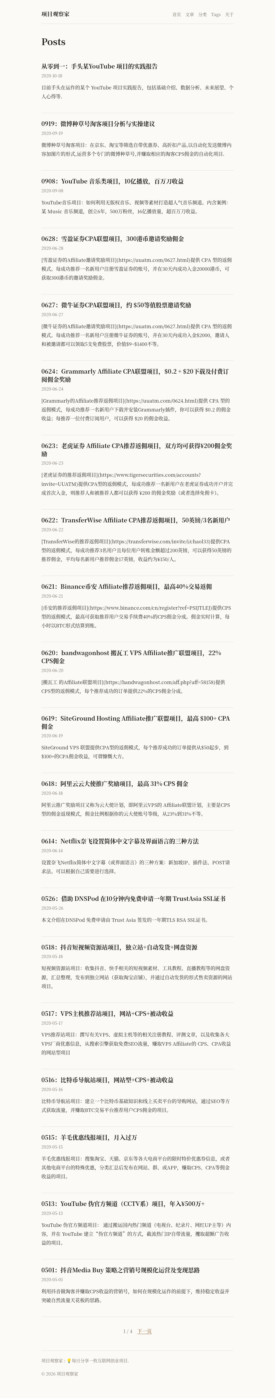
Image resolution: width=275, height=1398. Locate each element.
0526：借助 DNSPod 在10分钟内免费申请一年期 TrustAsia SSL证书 (133, 898)
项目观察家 (55, 14)
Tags (216, 14)
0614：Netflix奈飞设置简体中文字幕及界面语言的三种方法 (120, 841)
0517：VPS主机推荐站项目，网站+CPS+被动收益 (107, 1013)
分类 (202, 14)
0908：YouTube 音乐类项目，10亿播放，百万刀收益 (112, 181)
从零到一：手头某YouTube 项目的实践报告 (99, 66)
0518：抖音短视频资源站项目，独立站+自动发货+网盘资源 (119, 947)
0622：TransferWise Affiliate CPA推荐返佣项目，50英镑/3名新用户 (135, 520)
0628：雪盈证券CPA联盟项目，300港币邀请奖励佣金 (112, 238)
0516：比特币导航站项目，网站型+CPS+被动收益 (107, 1079)
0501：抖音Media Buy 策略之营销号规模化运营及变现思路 (120, 1270)
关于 (229, 14)
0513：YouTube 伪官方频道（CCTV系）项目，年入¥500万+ (123, 1203)
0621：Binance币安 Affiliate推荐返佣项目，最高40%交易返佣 (126, 586)
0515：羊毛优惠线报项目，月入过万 (89, 1137)
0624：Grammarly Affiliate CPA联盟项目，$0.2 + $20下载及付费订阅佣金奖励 (135, 375)
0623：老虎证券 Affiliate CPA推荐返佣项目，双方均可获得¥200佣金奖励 (136, 449)
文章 (189, 14)
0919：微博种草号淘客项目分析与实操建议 (98, 123)
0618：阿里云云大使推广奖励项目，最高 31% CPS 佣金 (114, 783)
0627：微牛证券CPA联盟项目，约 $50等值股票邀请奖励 (116, 305)
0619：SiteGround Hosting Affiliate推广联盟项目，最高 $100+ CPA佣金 (135, 722)
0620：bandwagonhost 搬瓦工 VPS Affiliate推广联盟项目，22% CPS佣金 (131, 656)
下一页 (144, 1330)
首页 (176, 14)
